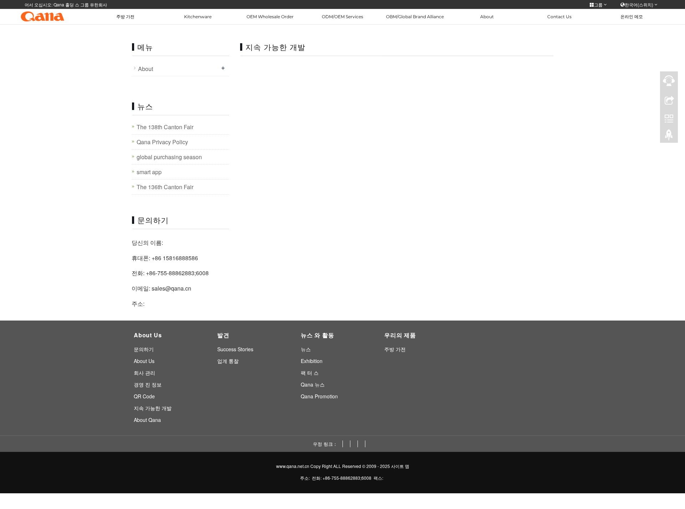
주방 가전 (125, 16)
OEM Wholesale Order (270, 16)
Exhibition (312, 361)
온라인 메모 (631, 16)
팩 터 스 (310, 372)
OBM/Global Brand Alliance (415, 16)
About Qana (147, 420)
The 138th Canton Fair (165, 127)
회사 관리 (144, 372)
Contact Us (559, 16)
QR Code (144, 396)
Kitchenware (198, 16)
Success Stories (235, 349)
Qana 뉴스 (313, 384)
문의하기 (144, 349)
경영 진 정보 (148, 384)
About (487, 16)
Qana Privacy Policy (162, 142)
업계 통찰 (228, 361)
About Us (144, 361)
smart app (149, 172)
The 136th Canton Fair (165, 187)
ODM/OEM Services (342, 16)
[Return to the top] (669, 137)
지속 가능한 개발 (153, 408)
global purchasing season (169, 157)
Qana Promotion (319, 396)
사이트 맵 (400, 466)
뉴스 (306, 349)
